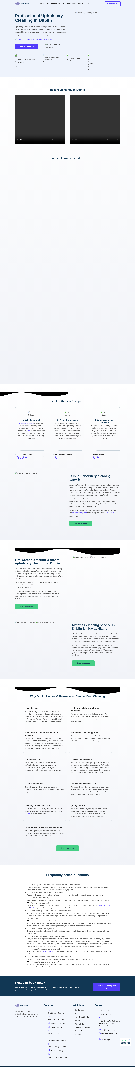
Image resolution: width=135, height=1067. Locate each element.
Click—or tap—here (26, 423)
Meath (32, 908)
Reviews (81, 3)
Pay (87, 3)
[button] (26, 46)
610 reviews (47, 39)
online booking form (79, 513)
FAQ (63, 3)
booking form (36, 954)
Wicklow (107, 905)
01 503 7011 (109, 513)
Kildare (27, 814)
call (29, 431)
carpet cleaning (47, 951)
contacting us (51, 954)
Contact (93, 3)
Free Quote (71, 3)
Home (41, 3)
